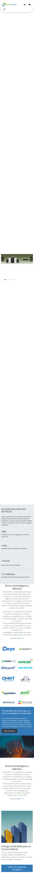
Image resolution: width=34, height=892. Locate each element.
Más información (16, 638)
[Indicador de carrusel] (6, 279)
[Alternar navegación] (4, 9)
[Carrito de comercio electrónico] (24, 5)
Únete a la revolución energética (17, 868)
